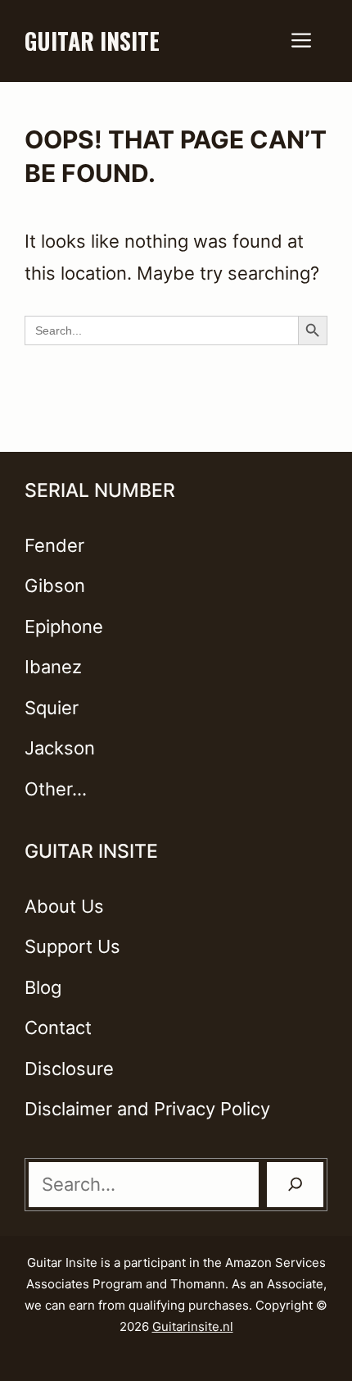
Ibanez (53, 666)
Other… (56, 789)
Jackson (60, 748)
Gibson (55, 585)
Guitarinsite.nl (192, 1326)
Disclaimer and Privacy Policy (147, 1108)
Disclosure (69, 1068)
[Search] (295, 1184)
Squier (52, 707)
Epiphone (64, 626)
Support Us (72, 946)
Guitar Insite (92, 40)
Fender (54, 545)
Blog (43, 987)
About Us (64, 906)
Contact (58, 1027)
